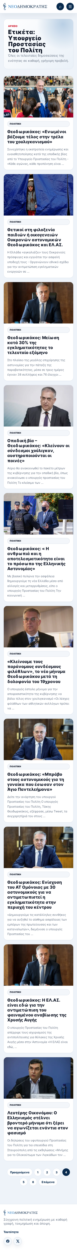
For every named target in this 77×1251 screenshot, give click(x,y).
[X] (17, 1241)
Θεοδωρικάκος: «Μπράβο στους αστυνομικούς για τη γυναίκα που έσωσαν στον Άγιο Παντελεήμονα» (35, 782)
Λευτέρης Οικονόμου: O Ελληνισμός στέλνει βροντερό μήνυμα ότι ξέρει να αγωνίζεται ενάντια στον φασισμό (37, 1122)
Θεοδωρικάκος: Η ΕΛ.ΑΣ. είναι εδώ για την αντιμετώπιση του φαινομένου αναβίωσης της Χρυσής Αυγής (37, 1010)
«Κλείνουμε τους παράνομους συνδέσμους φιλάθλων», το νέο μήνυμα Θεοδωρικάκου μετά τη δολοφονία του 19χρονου (36, 671)
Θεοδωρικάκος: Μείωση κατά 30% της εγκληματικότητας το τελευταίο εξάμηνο (33, 345)
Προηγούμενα (19, 1172)
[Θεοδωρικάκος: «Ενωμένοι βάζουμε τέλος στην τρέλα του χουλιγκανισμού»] (38, 96)
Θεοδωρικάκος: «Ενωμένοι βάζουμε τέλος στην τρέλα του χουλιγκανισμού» (36, 136)
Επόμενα (48, 1182)
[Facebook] (8, 1241)
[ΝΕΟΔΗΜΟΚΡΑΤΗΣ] (25, 6)
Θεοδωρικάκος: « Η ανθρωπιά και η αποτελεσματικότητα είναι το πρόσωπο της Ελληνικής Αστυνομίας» (36, 558)
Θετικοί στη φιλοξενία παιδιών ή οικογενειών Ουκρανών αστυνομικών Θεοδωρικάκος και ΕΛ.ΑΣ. (35, 237)
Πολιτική (15, 123)
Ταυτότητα (11, 1232)
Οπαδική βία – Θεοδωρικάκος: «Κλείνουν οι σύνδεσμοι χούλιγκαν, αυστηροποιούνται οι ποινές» (38, 450)
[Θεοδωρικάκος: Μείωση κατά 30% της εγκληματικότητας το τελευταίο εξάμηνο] (38, 302)
